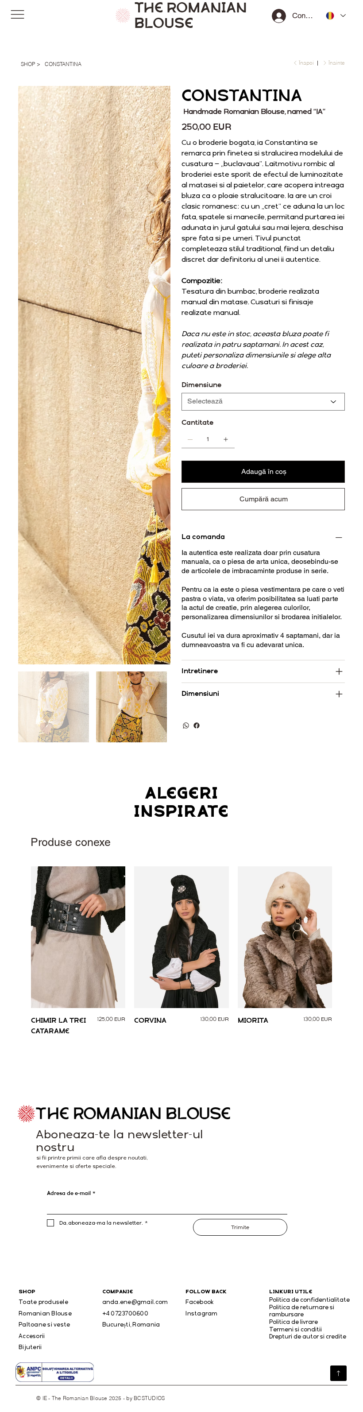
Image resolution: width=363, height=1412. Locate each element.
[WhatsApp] (186, 725)
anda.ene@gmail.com (135, 1302)
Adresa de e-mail (71, 1193)
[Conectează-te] (279, 16)
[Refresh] (338, 1373)
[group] (182, 951)
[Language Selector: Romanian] (333, 15)
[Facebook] (196, 725)
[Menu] (17, 14)
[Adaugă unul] (226, 439)
